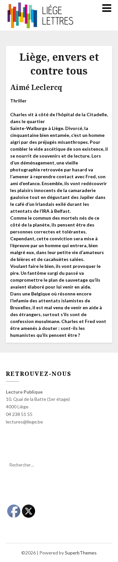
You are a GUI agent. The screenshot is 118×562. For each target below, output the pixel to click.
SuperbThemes (81, 552)
